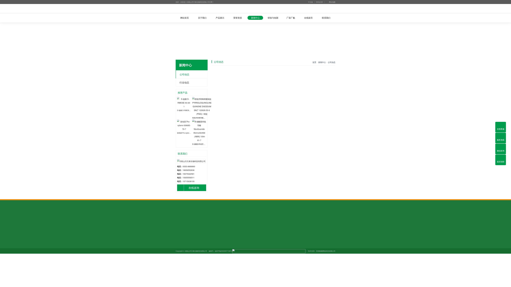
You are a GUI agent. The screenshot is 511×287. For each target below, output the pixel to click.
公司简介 (179, 238)
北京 (293, 218)
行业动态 (184, 82)
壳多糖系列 (198, 253)
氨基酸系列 (198, 260)
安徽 (304, 218)
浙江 (315, 218)
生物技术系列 (199, 257)
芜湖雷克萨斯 (224, 218)
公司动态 (184, 74)
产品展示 (220, 17)
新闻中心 (255, 17)
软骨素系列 (198, 242)
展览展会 (179, 249)
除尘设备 (213, 218)
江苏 (310, 218)
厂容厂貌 (291, 17)
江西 (287, 218)
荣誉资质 (237, 17)
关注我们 (179, 245)
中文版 (310, 2)
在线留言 (308, 17)
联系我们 (326, 17)
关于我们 (202, 17)
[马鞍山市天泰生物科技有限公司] (255, 8)
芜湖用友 (203, 218)
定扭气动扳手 (246, 218)
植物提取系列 (199, 249)
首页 (314, 62)
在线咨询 (194, 188)
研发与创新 (273, 17)
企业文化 (179, 242)
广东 (282, 218)
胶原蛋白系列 (199, 245)
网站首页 (184, 17)
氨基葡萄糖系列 (200, 238)
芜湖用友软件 (192, 218)
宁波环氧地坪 (272, 218)
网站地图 (332, 2)
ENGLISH (319, 2)
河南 (298, 218)
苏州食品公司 (259, 218)
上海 (321, 218)
